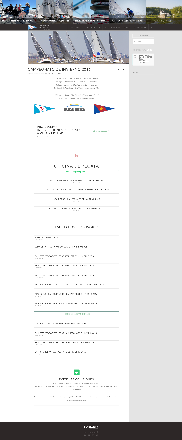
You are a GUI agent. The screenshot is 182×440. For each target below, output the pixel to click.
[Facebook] (85, 435)
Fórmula (135, 72)
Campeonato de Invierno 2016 (38, 74)
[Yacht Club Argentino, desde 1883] (39, 27)
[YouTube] (93, 435)
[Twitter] (89, 435)
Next (177, 12)
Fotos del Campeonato (78, 314)
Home (85, 432)
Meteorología (93, 432)
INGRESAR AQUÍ (102, 131)
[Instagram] (97, 435)
